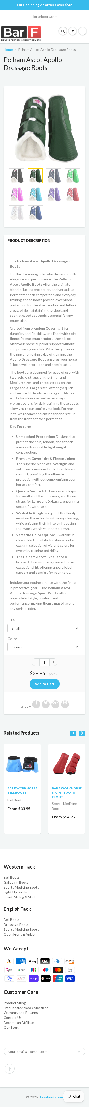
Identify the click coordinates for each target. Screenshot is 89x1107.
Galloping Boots (16, 882)
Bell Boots (12, 877)
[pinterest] (65, 704)
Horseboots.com (51, 1097)
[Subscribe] (79, 1052)
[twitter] (46, 704)
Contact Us (13, 1017)
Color (12, 638)
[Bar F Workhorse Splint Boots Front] (66, 762)
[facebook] (36, 704)
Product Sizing (15, 1003)
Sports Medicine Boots (21, 887)
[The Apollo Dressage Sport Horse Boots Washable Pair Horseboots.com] (44, 128)
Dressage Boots (16, 924)
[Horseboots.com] (22, 33)
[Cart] (83, 31)
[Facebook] (10, 1069)
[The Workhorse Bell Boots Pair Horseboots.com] (22, 762)
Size (11, 620)
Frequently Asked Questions (26, 1008)
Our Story (11, 1027)
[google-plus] (55, 704)
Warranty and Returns (21, 1012)
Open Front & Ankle (19, 934)
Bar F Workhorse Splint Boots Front (67, 792)
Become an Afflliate (19, 1022)
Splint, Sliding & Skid (19, 897)
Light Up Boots (15, 892)
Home (8, 49)
